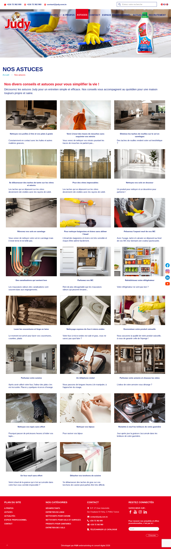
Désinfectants (53, 508)
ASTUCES (82, 15)
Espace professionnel (15, 520)
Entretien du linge (55, 512)
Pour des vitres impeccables (85, 183)
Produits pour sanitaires (58, 524)
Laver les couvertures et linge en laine (31, 329)
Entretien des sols (55, 528)
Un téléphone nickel (85, 378)
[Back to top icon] (7, 545)
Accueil (39, 15)
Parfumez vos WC (85, 280)
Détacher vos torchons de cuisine (85, 475)
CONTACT (95, 15)
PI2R (76, 546)
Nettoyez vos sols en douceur (139, 183)
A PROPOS (69, 15)
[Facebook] (167, 265)
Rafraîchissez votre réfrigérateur (139, 280)
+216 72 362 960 (34, 4)
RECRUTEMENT (157, 15)
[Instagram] (167, 271)
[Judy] (17, 21)
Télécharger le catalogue (103, 530)
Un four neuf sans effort (31, 475)
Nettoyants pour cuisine (58, 516)
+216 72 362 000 (14, 4)
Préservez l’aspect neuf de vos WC (139, 231)
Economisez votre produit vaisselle (140, 329)
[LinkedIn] (167, 277)
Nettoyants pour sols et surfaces (63, 520)
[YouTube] (167, 283)
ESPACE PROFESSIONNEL (116, 15)
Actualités (140, 15)
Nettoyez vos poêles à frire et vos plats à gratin (31, 134)
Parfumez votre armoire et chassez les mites (140, 378)
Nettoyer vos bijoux (85, 427)
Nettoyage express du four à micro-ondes (85, 329)
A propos (8, 508)
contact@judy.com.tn (57, 4)
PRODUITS (52, 15)
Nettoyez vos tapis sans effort (31, 427)
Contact (8, 524)
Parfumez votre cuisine (31, 378)
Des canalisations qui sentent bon (31, 280)
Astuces (8, 512)
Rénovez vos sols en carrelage (31, 231)
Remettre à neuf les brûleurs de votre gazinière (139, 427)
